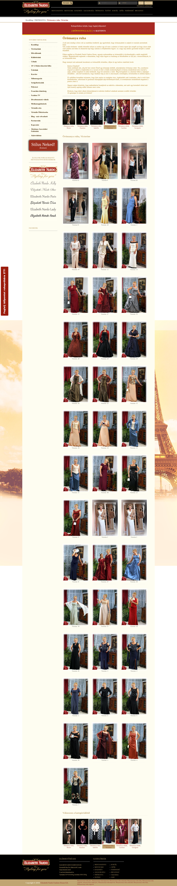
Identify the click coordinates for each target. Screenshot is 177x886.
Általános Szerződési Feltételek (39, 130)
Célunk (34, 62)
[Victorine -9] (76, 517)
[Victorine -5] (105, 740)
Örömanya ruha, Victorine (57, 20)
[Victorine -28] (76, 339)
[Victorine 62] (76, 161)
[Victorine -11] (134, 428)
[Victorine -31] (134, 294)
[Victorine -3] (105, 651)
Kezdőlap (29, 20)
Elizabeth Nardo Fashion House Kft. (54, 883)
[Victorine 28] (134, 161)
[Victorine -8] (76, 562)
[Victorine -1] (134, 205)
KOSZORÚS (78, 11)
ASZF (113, 877)
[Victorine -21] (134, 473)
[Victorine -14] (105, 428)
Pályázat (34, 87)
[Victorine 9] (105, 161)
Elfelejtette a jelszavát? (144, 6)
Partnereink (35, 121)
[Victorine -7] (76, 785)
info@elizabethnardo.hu (68, 872)
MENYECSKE (68, 11)
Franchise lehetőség (38, 91)
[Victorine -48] (105, 473)
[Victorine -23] (76, 294)
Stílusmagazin (36, 78)
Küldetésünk (36, 57)
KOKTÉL (115, 11)
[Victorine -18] (76, 607)
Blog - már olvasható (39, 116)
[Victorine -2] (76, 696)
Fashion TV (35, 95)
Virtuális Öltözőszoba (39, 112)
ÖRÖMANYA (99, 11)
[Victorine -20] (105, 205)
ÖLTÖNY (108, 11)
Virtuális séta (36, 108)
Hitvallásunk (36, 53)
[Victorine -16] (76, 428)
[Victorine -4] (134, 740)
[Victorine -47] (105, 562)
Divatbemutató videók (40, 99)
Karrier (34, 74)
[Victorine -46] (134, 562)
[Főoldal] (36, 13)
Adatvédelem (36, 135)
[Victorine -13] (134, 250)
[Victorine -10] (134, 607)
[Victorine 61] (76, 205)
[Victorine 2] (105, 517)
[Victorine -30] (134, 339)
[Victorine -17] (105, 607)
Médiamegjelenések (38, 104)
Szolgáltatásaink (37, 83)
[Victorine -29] (105, 339)
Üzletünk (34, 70)
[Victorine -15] (134, 384)
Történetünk (36, 49)
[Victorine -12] (105, 250)
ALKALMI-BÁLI (88, 11)
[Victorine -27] (105, 294)
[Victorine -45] (76, 651)
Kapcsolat (35, 125)
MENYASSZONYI (57, 11)
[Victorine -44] (76, 740)
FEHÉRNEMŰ (129, 11)
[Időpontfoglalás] (4, 316)
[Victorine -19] (76, 250)
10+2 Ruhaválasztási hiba (41, 66)
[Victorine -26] (76, 384)
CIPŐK (121, 11)
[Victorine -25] (105, 384)
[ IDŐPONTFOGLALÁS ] (82, 31)
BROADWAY (139, 11)
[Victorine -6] (105, 696)
